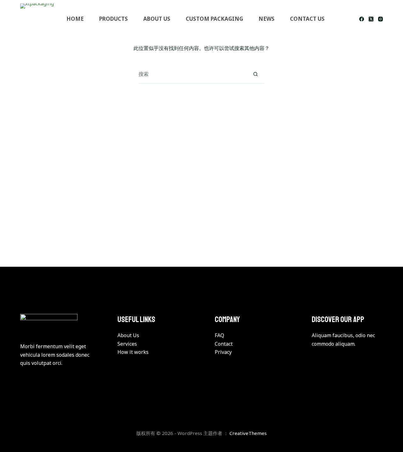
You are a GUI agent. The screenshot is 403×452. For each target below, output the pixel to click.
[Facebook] (361, 19)
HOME (75, 18)
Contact (224, 343)
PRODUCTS (113, 18)
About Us (128, 335)
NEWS (266, 18)
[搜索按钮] (255, 74)
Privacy (223, 352)
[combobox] (192, 73)
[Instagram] (380, 19)
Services (127, 343)
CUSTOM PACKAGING (214, 18)
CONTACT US (307, 18)
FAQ (219, 335)
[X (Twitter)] (371, 19)
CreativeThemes (248, 433)
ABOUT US (156, 18)
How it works (133, 352)
